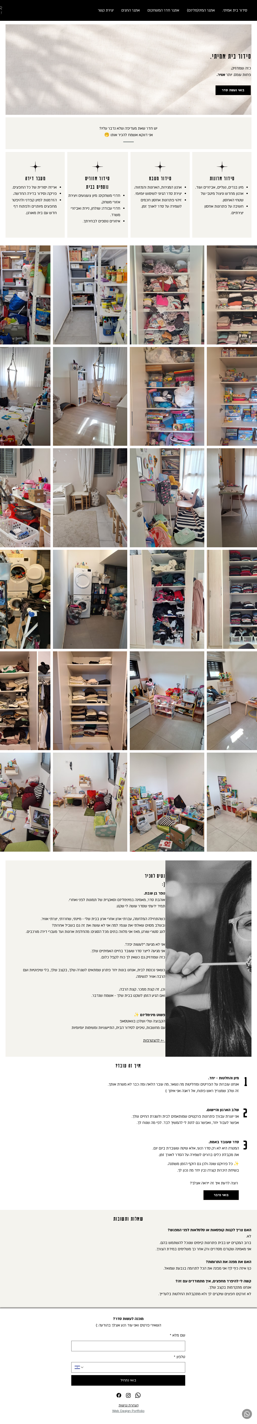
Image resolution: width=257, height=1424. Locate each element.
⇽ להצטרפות (154, 1040)
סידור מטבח (160, 178)
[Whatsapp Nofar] (138, 1395)
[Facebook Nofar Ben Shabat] (119, 1395)
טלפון (179, 1356)
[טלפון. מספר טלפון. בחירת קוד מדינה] (79, 1367)
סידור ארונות (222, 178)
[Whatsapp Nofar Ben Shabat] (247, 1414)
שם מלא (177, 1335)
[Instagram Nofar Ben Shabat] (128, 1395)
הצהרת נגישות (129, 1405)
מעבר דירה (35, 178)
